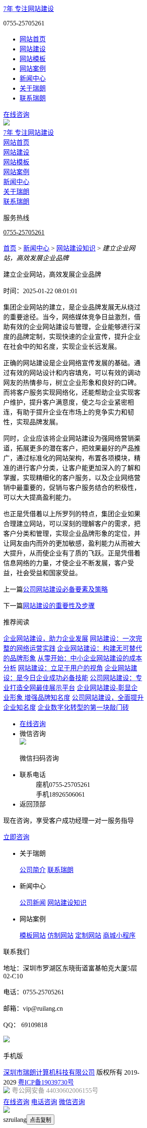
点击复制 (40, 1120)
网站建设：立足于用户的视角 (60, 668)
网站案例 (33, 68)
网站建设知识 (76, 248)
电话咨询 (44, 1101)
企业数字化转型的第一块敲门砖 (83, 707)
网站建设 (33, 49)
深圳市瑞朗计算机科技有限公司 (49, 1072)
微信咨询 (72, 1101)
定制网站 (88, 935)
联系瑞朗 (33, 98)
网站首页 (33, 39)
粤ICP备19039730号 (46, 1082)
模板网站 (33, 935)
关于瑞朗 (33, 88)
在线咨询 (16, 114)
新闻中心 (33, 78)
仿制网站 (60, 935)
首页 (9, 248)
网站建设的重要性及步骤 (59, 605)
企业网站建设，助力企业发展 (45, 638)
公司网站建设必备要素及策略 (65, 589)
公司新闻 (33, 902)
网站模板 (33, 58)
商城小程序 (119, 935)
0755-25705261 (24, 232)
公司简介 (33, 869)
